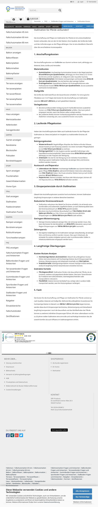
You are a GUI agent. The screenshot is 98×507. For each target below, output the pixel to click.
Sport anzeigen (13, 170)
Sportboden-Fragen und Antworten (17, 286)
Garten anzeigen (13, 140)
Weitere (55, 27)
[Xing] (12, 436)
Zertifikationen (12, 316)
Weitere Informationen (82, 502)
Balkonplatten (12, 63)
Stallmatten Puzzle (14, 212)
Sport (48, 27)
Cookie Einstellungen (13, 390)
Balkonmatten (12, 68)
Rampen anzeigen (14, 222)
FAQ (7, 243)
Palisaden (10, 155)
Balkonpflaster (12, 73)
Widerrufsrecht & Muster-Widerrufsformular (21, 386)
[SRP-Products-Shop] (15, 9)
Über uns (90, 26)
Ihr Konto (56, 367)
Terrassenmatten (14, 104)
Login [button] (81, 2)
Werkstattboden (13, 119)
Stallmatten (11, 201)
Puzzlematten (12, 176)
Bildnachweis (10, 371)
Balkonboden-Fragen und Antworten (17, 262)
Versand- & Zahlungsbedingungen (18, 374)
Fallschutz (9, 27)
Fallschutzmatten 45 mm (17, 32)
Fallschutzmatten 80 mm (17, 42)
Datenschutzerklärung (52, 502)
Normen (67, 479)
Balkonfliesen (12, 57)
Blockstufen (11, 150)
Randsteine (11, 145)
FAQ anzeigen (12, 247)
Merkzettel (92, 2)
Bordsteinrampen (14, 227)
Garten (41, 27)
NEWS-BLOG (67, 26)
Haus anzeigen (12, 114)
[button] (72, 2)
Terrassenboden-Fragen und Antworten (17, 270)
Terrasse (26, 27)
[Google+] (17, 436)
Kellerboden (11, 124)
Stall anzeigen (12, 196)
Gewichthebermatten (15, 181)
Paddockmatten (13, 206)
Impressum (10, 367)
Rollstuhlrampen (13, 232)
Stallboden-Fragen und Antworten (16, 294)
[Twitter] (21, 436)
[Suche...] (60, 10)
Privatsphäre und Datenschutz (17, 382)
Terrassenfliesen (13, 94)
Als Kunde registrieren (60, 363)
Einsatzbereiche (13, 305)
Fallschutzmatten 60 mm (17, 37)
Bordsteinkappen (14, 160)
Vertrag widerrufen (59, 430)
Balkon (19, 27)
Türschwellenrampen (15, 237)
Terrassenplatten (14, 88)
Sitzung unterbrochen (14, 363)
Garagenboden (13, 130)
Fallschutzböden (13, 311)
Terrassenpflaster (14, 99)
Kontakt (79, 26)
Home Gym (11, 186)
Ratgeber (10, 300)
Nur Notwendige (82, 497)
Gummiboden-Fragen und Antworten (18, 278)
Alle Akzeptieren (82, 491)
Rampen (9, 217)
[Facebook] (8, 436)
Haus (34, 27)
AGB (7, 378)
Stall (8, 191)
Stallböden (59, 62)
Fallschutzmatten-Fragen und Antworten (17, 254)
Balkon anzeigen (13, 52)
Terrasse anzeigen (14, 83)
